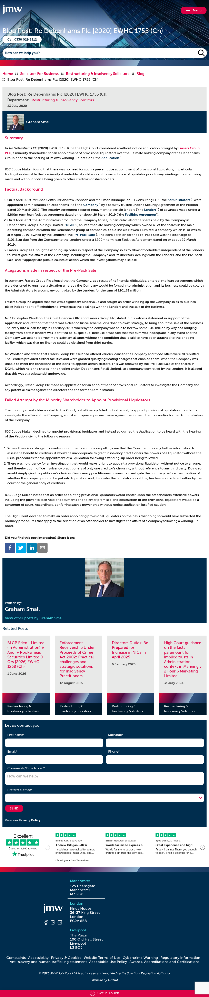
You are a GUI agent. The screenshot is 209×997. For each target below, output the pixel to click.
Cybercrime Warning (140, 958)
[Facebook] (46, 923)
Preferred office (26, 790)
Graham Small (38, 122)
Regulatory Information (180, 958)
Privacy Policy (29, 820)
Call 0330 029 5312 (22, 39)
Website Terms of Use (102, 958)
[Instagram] (53, 923)
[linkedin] (32, 548)
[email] (42, 548)
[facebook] (10, 548)
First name (22, 735)
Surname (122, 735)
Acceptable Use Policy (108, 962)
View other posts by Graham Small (34, 618)
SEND (14, 808)
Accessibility (38, 958)
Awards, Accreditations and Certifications (164, 962)
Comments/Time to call (32, 768)
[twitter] (21, 548)
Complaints (16, 958)
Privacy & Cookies (66, 958)
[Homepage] (53, 909)
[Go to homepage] (12, 10)
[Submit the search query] (201, 53)
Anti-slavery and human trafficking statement (48, 962)
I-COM (113, 980)
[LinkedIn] (60, 923)
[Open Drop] (104, 798)
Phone (120, 751)
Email (18, 751)
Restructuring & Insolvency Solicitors (63, 100)
